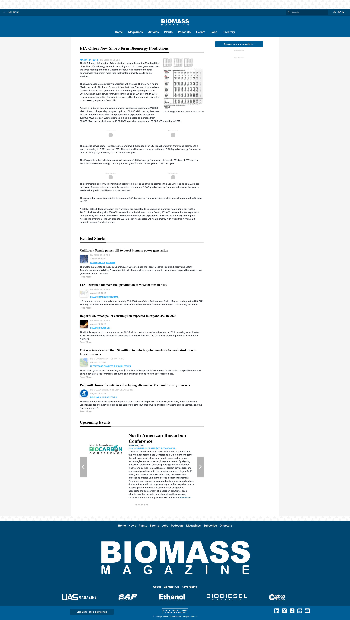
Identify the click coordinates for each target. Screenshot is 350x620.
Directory (229, 32)
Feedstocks (96, 366)
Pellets (94, 297)
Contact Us (171, 586)
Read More (86, 276)
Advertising (189, 586)
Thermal (113, 297)
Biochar (94, 397)
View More (162, 484)
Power (93, 262)
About (157, 586)
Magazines (135, 32)
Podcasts (184, 32)
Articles (153, 32)
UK (108, 328)
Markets (104, 297)
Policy (101, 262)
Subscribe (210, 525)
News (132, 525)
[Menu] (4, 12)
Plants (168, 32)
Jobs (214, 32)
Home (119, 32)
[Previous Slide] (83, 467)
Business (110, 262)
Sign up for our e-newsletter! (239, 44)
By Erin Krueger (100, 255)
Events (200, 32)
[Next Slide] (200, 467)
